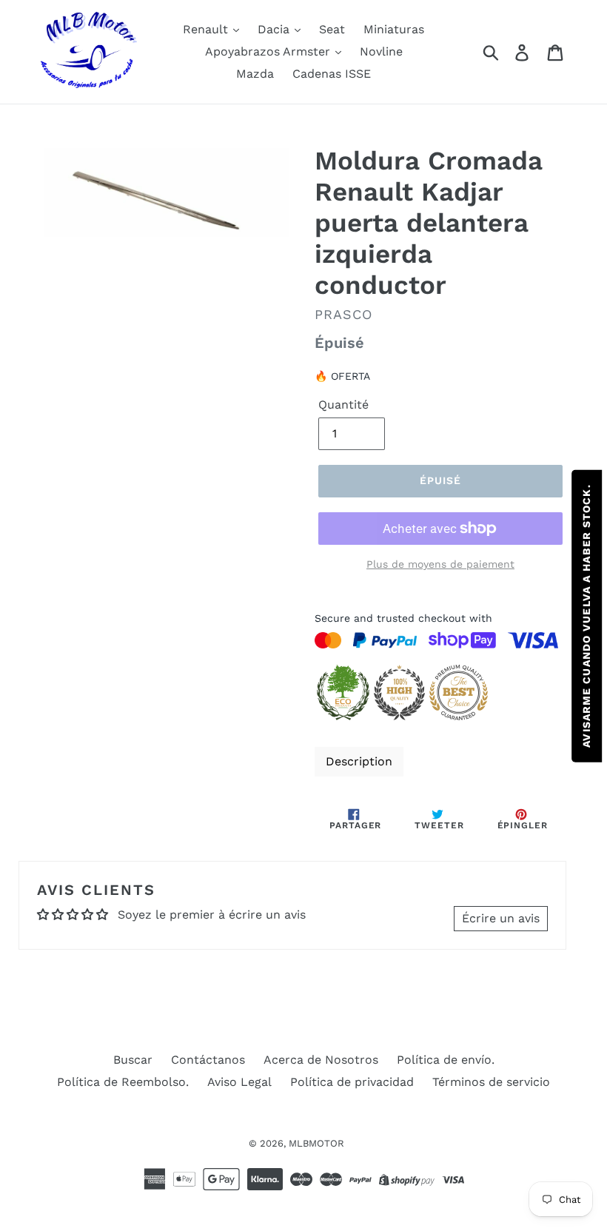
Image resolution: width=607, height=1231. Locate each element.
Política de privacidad (352, 1082)
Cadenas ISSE (331, 74)
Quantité (343, 405)
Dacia (275, 29)
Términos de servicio (491, 1082)
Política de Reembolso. (123, 1082)
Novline (381, 51)
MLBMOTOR (316, 1143)
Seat (332, 29)
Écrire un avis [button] (501, 918)
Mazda (255, 74)
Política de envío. (445, 1060)
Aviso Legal (239, 1082)
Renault (207, 29)
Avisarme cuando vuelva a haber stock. (586, 615)
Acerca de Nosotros (321, 1060)
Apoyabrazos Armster (269, 51)
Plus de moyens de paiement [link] (440, 564)
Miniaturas (393, 29)
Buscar (132, 1060)
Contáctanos (208, 1060)
